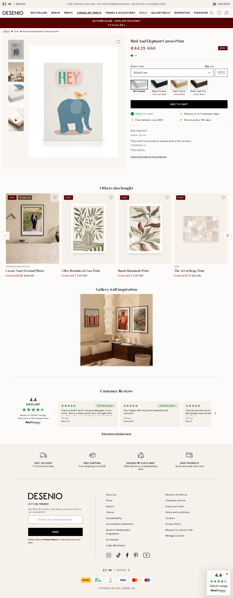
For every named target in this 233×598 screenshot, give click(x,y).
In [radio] (213, 66)
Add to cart (179, 104)
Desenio (126, 588)
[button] (221, 73)
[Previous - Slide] (128, 88)
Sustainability (114, 518)
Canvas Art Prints (89, 12)
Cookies (170, 518)
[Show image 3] (16, 95)
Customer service (175, 500)
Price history (138, 149)
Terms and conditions (177, 512)
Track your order (174, 506)
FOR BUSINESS (202, 12)
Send (55, 531)
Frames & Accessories (120, 12)
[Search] (211, 13)
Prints (68, 12)
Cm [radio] (207, 66)
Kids (16, 31)
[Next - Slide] (230, 88)
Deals (143, 12)
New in (55, 12)
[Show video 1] (16, 120)
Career (110, 512)
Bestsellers (39, 12)
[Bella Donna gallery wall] (116, 330)
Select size (137, 66)
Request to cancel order (179, 530)
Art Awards (112, 539)
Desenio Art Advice (176, 494)
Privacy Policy (50, 539)
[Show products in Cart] (226, 13)
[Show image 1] (16, 49)
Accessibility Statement (120, 524)
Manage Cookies (175, 535)
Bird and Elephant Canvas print (41, 31)
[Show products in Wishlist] (219, 13)
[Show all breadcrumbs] (6, 31)
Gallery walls (160, 12)
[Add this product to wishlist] (118, 42)
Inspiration (182, 12)
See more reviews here (116, 433)
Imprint (110, 506)
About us (111, 494)
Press (109, 500)
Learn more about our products (148, 156)
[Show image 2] (16, 72)
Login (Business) (115, 545)
